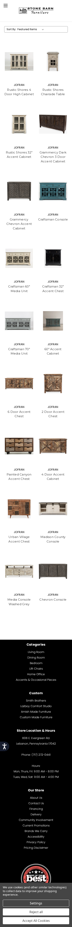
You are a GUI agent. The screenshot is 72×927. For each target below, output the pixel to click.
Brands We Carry (36, 831)
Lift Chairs (36, 669)
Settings (36, 903)
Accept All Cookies (36, 920)
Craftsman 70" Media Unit (19, 351)
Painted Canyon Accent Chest (19, 477)
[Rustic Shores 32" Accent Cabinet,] (19, 124)
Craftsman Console (53, 219)
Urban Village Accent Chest (19, 539)
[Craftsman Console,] (53, 191)
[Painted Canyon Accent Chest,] (19, 446)
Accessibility (36, 837)
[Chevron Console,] (53, 571)
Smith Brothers (36, 701)
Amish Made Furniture (36, 712)
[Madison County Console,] (53, 508)
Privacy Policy (36, 842)
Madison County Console (53, 539)
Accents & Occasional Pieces (36, 680)
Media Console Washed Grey (19, 602)
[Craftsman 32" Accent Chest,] (53, 258)
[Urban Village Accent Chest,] (19, 508)
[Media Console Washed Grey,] (19, 571)
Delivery (36, 814)
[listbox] (31, 29)
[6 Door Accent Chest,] (19, 383)
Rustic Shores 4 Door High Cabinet (19, 92)
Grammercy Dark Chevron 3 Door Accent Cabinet (53, 157)
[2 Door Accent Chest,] (53, 383)
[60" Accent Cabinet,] (53, 320)
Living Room (36, 652)
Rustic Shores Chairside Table (53, 92)
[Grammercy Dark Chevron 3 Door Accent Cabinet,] (53, 124)
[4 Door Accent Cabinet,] (53, 446)
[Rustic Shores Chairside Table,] (53, 61)
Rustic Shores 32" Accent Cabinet (19, 155)
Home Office (36, 674)
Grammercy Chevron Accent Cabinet (19, 224)
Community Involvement (36, 820)
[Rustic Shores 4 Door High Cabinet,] (19, 61)
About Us (36, 798)
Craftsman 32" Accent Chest (53, 289)
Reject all (36, 912)
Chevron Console (52, 599)
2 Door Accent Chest (53, 414)
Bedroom (36, 663)
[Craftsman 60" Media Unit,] (19, 258)
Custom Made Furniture (36, 717)
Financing (36, 809)
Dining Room (36, 658)
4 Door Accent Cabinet (52, 477)
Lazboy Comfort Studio (36, 706)
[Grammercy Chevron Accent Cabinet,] (19, 191)
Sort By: (11, 29)
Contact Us (36, 803)
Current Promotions (36, 825)
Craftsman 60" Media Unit (19, 289)
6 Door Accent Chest (19, 414)
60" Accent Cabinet (53, 351)
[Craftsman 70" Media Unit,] (19, 320)
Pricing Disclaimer (36, 848)
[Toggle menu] (5, 5)
